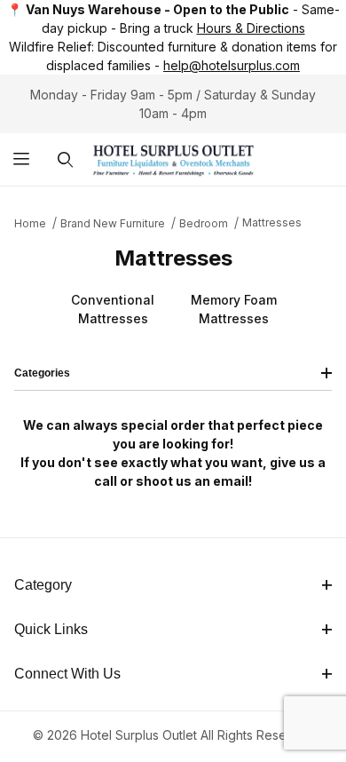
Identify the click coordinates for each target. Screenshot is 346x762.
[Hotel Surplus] (173, 157)
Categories (42, 373)
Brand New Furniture (112, 223)
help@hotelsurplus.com (231, 65)
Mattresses (272, 222)
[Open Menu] (21, 159)
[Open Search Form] (65, 159)
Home (30, 223)
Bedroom (203, 223)
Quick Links (51, 629)
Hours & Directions (251, 28)
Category (43, 584)
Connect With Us (67, 673)
